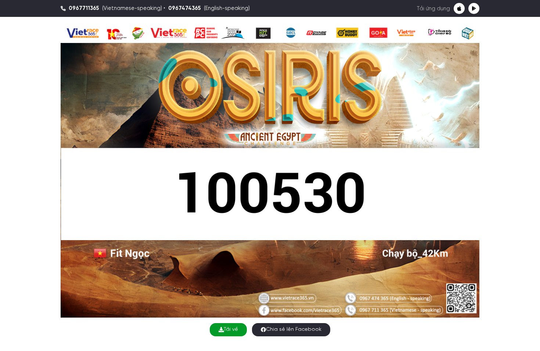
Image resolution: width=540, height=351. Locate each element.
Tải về (231, 329)
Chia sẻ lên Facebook (293, 329)
